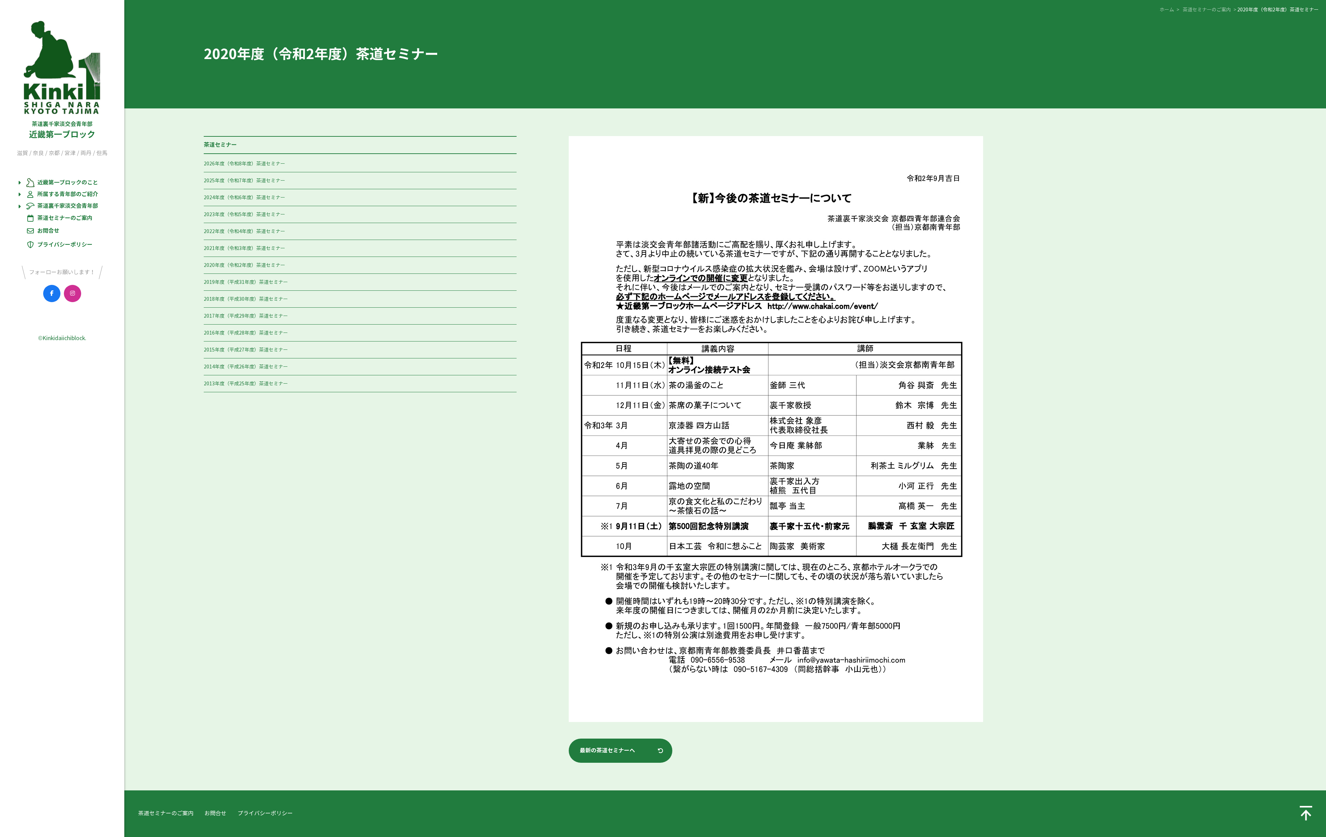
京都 (54, 153)
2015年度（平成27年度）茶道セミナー (246, 350)
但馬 (101, 153)
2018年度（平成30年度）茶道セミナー (246, 299)
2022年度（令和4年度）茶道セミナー (244, 231)
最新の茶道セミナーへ (607, 750)
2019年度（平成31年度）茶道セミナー (246, 282)
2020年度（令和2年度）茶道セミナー (244, 265)
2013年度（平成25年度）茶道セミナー (246, 384)
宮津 (70, 153)
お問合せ (48, 230)
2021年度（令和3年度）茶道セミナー (244, 248)
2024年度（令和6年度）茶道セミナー (244, 198)
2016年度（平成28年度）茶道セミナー (246, 333)
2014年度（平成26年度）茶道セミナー (246, 367)
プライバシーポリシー (65, 244)
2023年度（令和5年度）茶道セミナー (244, 215)
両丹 (86, 153)
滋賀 (22, 153)
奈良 (38, 153)
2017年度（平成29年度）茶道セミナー (246, 316)
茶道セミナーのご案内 (65, 218)
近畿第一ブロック (62, 130)
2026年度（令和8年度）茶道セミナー (244, 164)
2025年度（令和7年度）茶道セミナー (244, 181)
